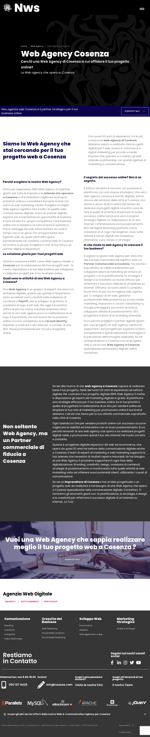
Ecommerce (85, 625)
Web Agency (37, 46)
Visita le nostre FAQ (89, 685)
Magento (10, 601)
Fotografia (9, 634)
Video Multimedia (13, 638)
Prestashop (51, 601)
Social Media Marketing (53, 637)
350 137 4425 (18, 685)
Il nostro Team (122, 685)
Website (83, 629)
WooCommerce (30, 601)
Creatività (9, 629)
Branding (8, 625)
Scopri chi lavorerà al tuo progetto (127, 678)
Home (24, 46)
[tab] (75, 714)
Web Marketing (49, 628)
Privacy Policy (124, 725)
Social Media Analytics (53, 633)
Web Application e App (91, 634)
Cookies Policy (125, 732)
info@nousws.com (59, 685)
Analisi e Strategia (126, 628)
